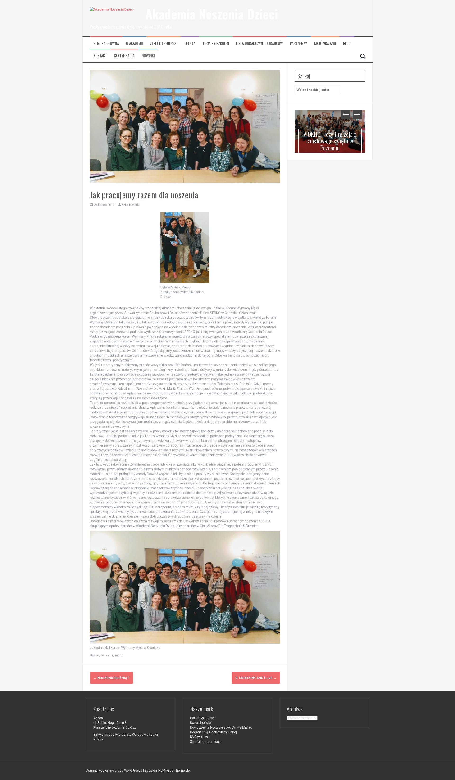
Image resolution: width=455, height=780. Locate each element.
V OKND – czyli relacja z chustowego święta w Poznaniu (329, 141)
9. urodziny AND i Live (256, 678)
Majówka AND (325, 43)
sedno (118, 655)
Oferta (190, 43)
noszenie (106, 655)
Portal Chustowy (202, 718)
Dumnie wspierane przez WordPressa (114, 770)
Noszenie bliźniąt (111, 678)
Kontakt (100, 55)
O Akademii (134, 43)
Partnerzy (298, 43)
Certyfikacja (124, 55)
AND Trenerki (131, 204)
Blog (347, 43)
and (96, 655)
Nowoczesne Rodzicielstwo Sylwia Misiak (221, 727)
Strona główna (106, 43)
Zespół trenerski (163, 43)
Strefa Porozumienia (206, 742)
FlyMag (163, 770)
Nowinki (148, 55)
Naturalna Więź (201, 723)
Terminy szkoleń (215, 43)
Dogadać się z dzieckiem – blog (213, 732)
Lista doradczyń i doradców (259, 43)
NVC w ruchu (200, 737)
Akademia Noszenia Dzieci (212, 14)
